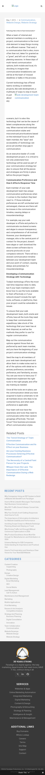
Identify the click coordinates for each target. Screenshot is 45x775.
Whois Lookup (22, 735)
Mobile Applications (12, 602)
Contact (22, 753)
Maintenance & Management (22, 718)
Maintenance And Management (17, 596)
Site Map (22, 746)
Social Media (11, 587)
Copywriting (11, 567)
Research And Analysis (14, 609)
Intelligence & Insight (22, 714)
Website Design (13, 22)
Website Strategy (29, 22)
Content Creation (11, 564)
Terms (22, 742)
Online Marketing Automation (22, 692)
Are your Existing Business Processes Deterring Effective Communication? (20, 454)
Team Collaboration (12, 626)
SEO (8, 584)
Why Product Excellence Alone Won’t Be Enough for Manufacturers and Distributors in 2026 (22, 537)
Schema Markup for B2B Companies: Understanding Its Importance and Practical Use (22, 545)
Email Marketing (12, 581)
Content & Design (22, 703)
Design (7, 573)
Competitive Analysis (14, 611)
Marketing (8, 599)
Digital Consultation (14, 620)
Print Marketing (11, 605)
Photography (11, 570)
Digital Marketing (11, 579)
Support (22, 749)
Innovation (10, 623)
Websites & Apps (22, 688)
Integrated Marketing (22, 696)
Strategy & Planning (22, 710)
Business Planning (13, 616)
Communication (28, 20)
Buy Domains (22, 731)
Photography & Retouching (23, 707)
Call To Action (11, 593)
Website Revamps (11, 631)
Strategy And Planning (13, 614)
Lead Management (12, 590)
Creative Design (12, 575)
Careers (22, 738)
